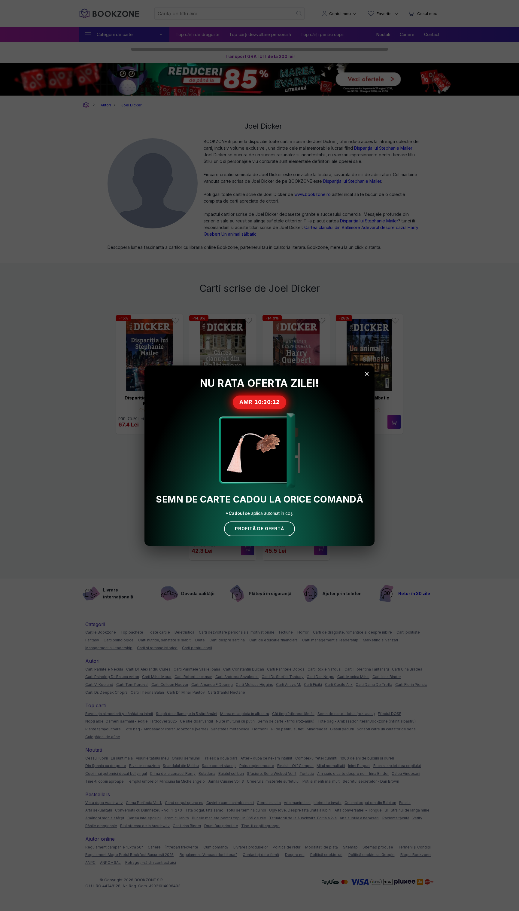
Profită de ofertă (259, 528)
